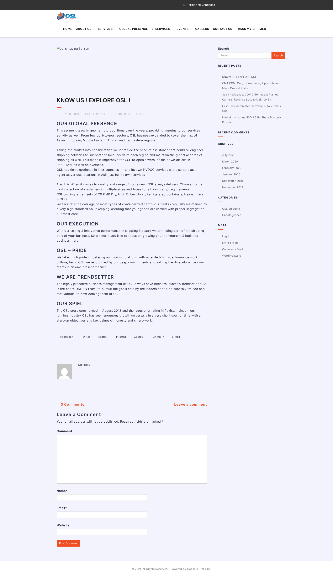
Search (223, 48)
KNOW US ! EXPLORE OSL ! (93, 100)
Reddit (102, 336)
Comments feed (232, 249)
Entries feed (230, 242)
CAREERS (202, 28)
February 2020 (231, 167)
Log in (226, 236)
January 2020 (231, 174)
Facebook (66, 336)
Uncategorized (232, 215)
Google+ (139, 336)
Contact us (222, 28)
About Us (84, 28)
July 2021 (228, 155)
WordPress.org (231, 255)
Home (67, 28)
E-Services (161, 28)
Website (63, 525)
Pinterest (120, 336)
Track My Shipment (252, 28)
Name (62, 491)
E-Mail (175, 336)
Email (62, 508)
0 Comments (72, 404)
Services (106, 28)
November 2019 (232, 187)
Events (183, 28)
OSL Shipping (95, 114)
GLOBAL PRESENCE (133, 28)
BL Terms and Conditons (198, 4)
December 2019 (232, 180)
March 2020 (230, 161)
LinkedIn (158, 336)
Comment (64, 431)
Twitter (85, 336)
